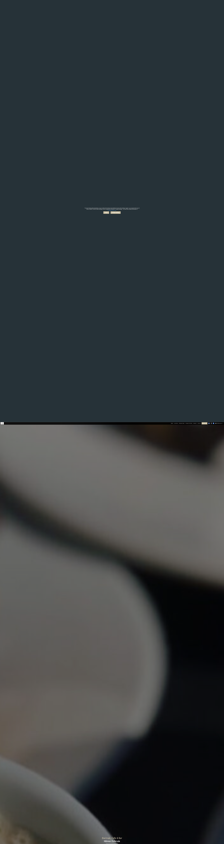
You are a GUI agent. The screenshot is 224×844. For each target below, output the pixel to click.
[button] (220, 423)
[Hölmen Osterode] (7, 423)
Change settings (115, 212)
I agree (106, 212)
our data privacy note (112, 210)
